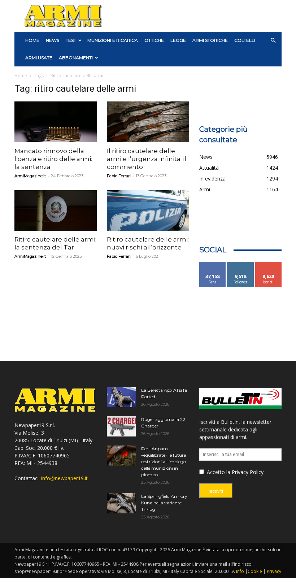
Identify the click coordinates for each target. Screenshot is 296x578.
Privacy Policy (248, 472)
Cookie (255, 571)
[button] (273, 40)
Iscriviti (268, 264)
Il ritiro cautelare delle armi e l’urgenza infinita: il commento (146, 158)
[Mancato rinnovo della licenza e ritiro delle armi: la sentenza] (55, 121)
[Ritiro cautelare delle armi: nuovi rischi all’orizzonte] (148, 210)
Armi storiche (210, 40)
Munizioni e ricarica (112, 40)
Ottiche (154, 40)
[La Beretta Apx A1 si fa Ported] (121, 397)
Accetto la (218, 472)
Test (71, 40)
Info (240, 571)
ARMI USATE (38, 57)
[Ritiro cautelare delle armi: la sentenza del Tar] (55, 210)
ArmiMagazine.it (30, 175)
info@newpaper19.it (64, 478)
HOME (32, 40)
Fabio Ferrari (119, 175)
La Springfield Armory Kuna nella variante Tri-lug (164, 503)
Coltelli (244, 40)
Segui (240, 264)
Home (20, 76)
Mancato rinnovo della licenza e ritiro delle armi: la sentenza (53, 158)
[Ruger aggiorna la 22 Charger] (121, 426)
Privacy (274, 571)
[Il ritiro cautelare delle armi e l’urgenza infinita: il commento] (148, 121)
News (52, 40)
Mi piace (213, 264)
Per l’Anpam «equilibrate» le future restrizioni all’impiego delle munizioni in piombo (163, 461)
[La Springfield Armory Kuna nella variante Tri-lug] (121, 503)
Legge (178, 40)
